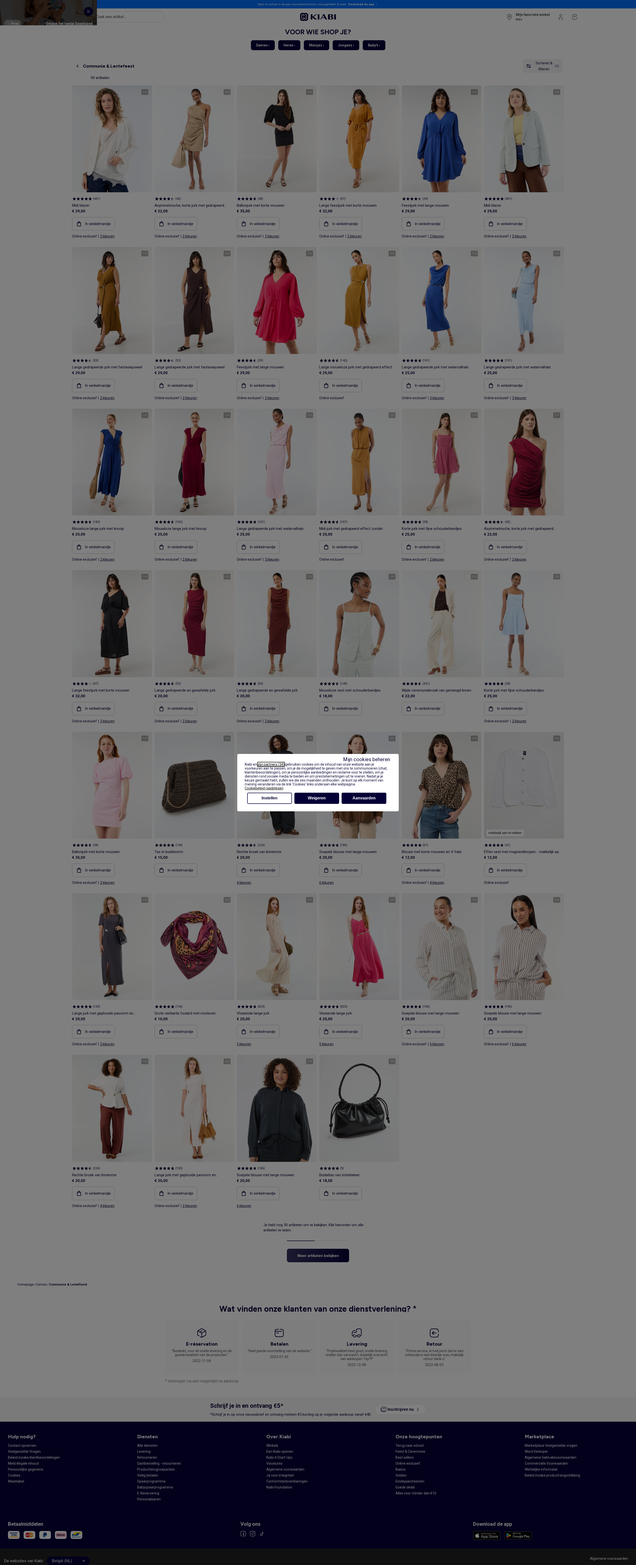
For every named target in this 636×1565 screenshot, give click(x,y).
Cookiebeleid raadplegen (264, 788)
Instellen (270, 798)
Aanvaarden (364, 798)
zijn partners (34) (271, 764)
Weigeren (317, 798)
